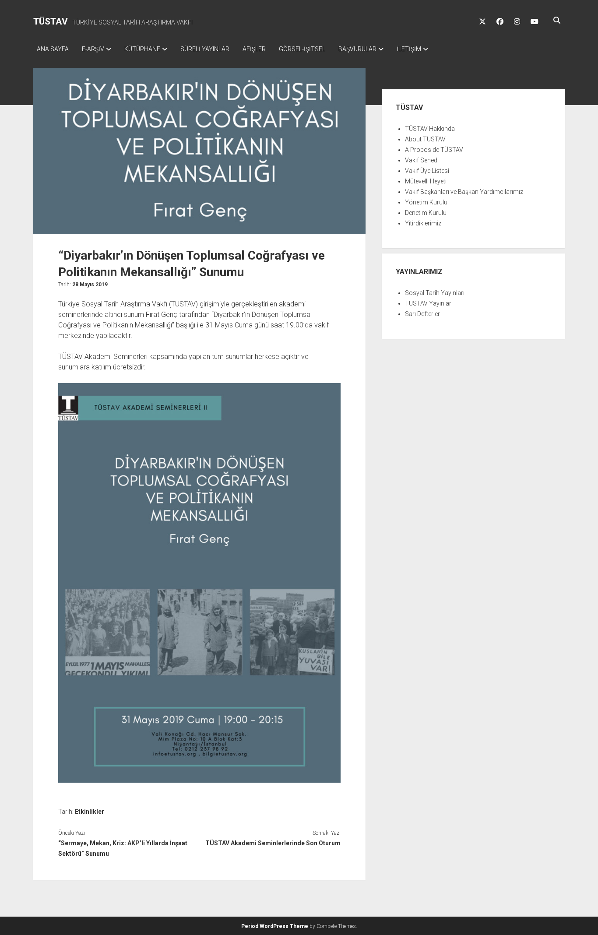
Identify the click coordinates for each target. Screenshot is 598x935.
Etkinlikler (89, 811)
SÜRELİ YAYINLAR (204, 49)
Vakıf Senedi (422, 160)
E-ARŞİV (93, 49)
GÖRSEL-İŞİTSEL (302, 49)
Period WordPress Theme (274, 926)
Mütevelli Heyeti (426, 181)
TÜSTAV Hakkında (430, 128)
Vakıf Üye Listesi (427, 170)
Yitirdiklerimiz (423, 223)
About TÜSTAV (425, 139)
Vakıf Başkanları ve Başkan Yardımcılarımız (464, 191)
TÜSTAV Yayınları (429, 303)
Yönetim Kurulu (426, 202)
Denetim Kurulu (426, 212)
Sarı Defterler (422, 313)
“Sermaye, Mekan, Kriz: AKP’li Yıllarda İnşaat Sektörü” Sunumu (122, 848)
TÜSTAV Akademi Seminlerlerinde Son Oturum (273, 843)
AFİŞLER (254, 49)
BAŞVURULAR (357, 49)
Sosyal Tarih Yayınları (434, 292)
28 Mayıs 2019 (90, 284)
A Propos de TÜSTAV (434, 149)
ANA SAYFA (53, 49)
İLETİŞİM (409, 49)
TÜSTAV (50, 21)
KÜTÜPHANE (142, 49)
